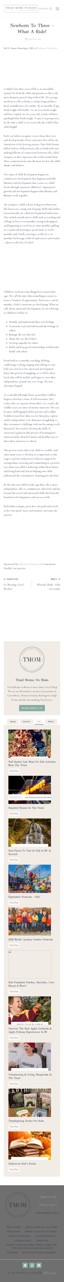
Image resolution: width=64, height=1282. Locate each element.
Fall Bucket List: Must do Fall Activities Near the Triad (32, 763)
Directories (13, 1227)
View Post (15, 771)
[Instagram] (32, 1265)
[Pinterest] (25, 1265)
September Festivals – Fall (24, 896)
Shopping (12, 1252)
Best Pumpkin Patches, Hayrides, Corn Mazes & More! (31, 984)
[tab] (12, 722)
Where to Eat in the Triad (41, 1231)
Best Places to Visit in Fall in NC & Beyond (29, 852)
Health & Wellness (20, 1236)
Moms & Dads (23, 1240)
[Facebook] (38, 1265)
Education (14, 1231)
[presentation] (29, 744)
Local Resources (45, 1236)
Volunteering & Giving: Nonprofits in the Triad (30, 1076)
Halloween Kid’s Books (22, 1163)
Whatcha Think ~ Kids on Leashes (48, 584)
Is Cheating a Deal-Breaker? (14, 584)
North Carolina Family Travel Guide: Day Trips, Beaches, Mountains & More (32, 1246)
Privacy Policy (48, 1205)
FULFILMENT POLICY (48, 1213)
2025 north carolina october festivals (30, 939)
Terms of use (48, 1197)
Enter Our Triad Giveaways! (40, 1252)
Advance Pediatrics (47, 48)
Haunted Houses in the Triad (26, 807)
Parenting (42, 1240)
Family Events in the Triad (41, 1227)
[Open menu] (57, 9)
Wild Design (49, 1272)
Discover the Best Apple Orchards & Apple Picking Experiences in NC (30, 1030)
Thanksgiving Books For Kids (26, 1120)
